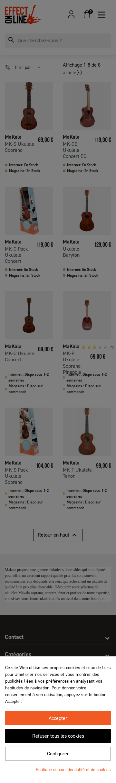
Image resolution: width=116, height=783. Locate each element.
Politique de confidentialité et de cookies (73, 770)
